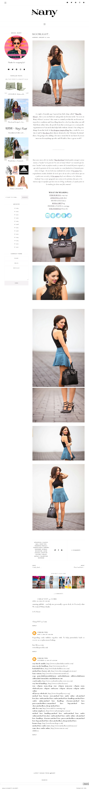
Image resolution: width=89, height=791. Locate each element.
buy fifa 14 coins (38, 645)
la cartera (76, 171)
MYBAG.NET (57, 203)
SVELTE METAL (55, 209)
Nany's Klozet (13, 788)
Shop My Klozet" (59, 160)
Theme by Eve (81, 788)
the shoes (46, 133)
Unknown (42, 632)
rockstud (39, 551)
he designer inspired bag (60, 130)
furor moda (38, 547)
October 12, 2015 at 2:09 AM (47, 660)
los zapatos (55, 176)
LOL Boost (36, 612)
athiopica (38, 542)
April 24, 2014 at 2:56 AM (41, 601)
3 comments (75, 550)
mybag (44, 549)
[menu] (5, 2)
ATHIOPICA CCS (56, 198)
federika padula (41, 546)
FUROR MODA (55, 195)
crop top (42, 544)
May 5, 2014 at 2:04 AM (45, 634)
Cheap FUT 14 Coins (47, 599)
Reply (34, 625)
